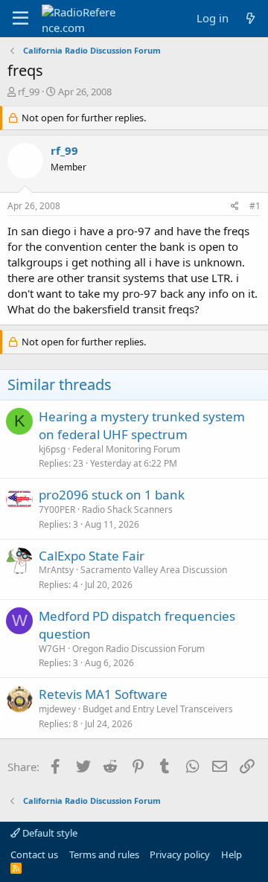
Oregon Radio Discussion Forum (138, 648)
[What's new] (250, 18)
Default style (48, 833)
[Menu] (20, 18)
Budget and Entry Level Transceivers (158, 709)
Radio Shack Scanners (127, 509)
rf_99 (28, 91)
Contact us (34, 854)
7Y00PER (57, 509)
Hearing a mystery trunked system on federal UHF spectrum (142, 425)
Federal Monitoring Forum (126, 449)
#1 (255, 205)
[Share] (235, 206)
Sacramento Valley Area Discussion (153, 569)
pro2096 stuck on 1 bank (112, 494)
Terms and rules (104, 854)
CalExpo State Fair (91, 555)
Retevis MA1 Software (103, 694)
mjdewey (57, 709)
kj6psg (52, 449)
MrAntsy (56, 569)
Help (231, 854)
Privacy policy (180, 854)
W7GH (52, 648)
